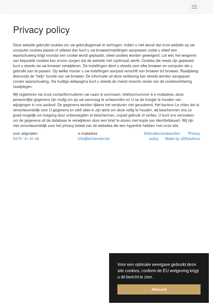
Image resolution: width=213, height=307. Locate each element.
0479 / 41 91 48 (26, 138)
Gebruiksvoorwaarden (162, 133)
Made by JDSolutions (182, 138)
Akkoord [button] (159, 289)
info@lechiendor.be (94, 138)
